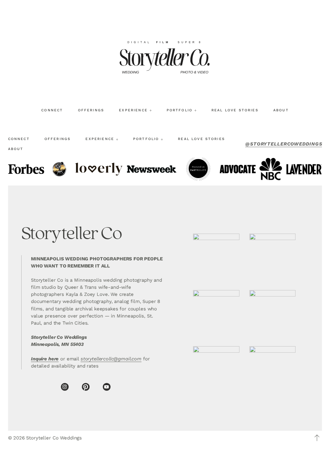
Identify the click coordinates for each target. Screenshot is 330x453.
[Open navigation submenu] (151, 110)
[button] (317, 438)
